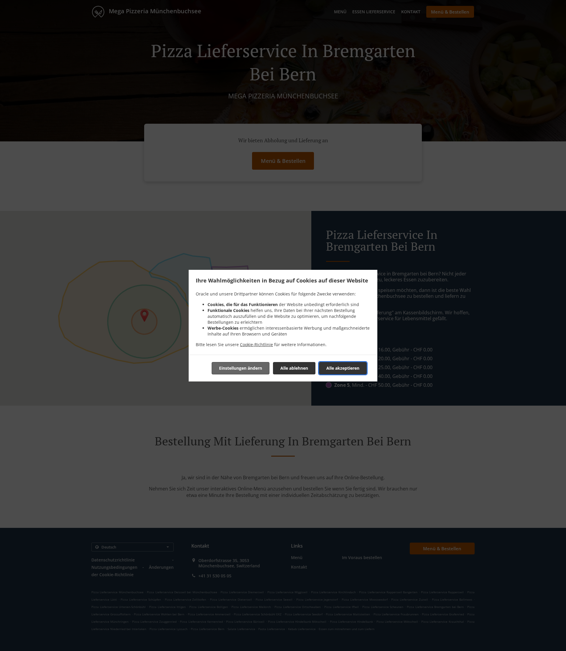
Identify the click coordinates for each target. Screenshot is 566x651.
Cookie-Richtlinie (256, 344)
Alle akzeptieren (342, 368)
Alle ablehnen (294, 368)
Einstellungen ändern (240, 368)
